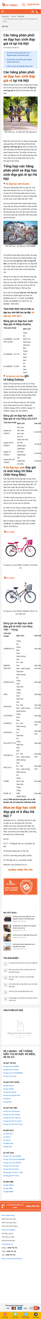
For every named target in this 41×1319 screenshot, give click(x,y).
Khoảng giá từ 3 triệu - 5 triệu (13, 1172)
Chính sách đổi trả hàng (10, 1226)
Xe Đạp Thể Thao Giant (11, 1166)
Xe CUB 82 (6, 1140)
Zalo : (8, 1255)
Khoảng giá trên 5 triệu (11, 1176)
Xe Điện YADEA (8, 1185)
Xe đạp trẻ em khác (10, 1076)
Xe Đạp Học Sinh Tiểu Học (12, 1118)
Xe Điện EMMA (8, 1192)
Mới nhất (21, 16)
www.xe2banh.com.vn (19, 865)
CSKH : (9, 1251)
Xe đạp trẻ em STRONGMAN (13, 1073)
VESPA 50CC (7, 1147)
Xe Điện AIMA (8, 1188)
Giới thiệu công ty (7, 1233)
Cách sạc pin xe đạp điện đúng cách (19, 66)
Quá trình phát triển (8, 1240)
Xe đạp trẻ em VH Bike (10, 1070)
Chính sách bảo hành (9, 1219)
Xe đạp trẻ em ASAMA (11, 1066)
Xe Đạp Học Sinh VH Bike (11, 1114)
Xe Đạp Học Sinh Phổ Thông (12, 1124)
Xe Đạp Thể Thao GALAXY (12, 1163)
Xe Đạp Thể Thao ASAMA (12, 1156)
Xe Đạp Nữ (6, 1098)
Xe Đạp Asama (8, 1086)
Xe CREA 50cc (8, 1134)
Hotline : (9, 1248)
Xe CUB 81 (6, 1137)
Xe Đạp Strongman (9, 1092)
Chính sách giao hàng (9, 1222)
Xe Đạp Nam (7, 1102)
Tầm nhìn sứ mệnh (8, 1237)
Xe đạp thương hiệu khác (11, 1095)
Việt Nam (28, 823)
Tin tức (13, 16)
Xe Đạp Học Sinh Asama (11, 1111)
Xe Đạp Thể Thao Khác (11, 1169)
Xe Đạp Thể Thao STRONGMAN (14, 1159)
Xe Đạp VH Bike (8, 1089)
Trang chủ (5, 16)
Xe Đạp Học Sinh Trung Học (12, 1121)
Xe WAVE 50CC (8, 1143)
